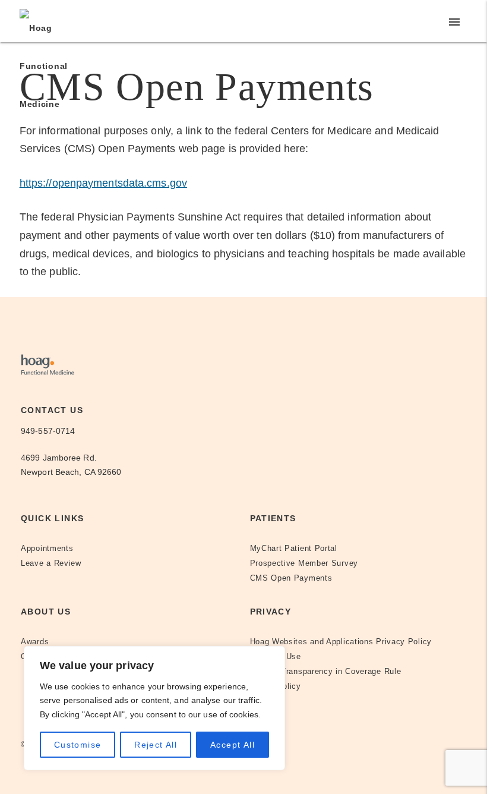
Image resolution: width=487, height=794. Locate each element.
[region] (154, 708)
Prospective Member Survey (304, 563)
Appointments (47, 548)
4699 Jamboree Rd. (59, 457)
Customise (78, 744)
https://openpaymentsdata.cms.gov (103, 183)
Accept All (232, 744)
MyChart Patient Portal (293, 548)
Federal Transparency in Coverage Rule (325, 671)
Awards (35, 642)
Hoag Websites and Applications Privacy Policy (341, 642)
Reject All (155, 744)
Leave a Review (51, 563)
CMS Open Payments (291, 578)
